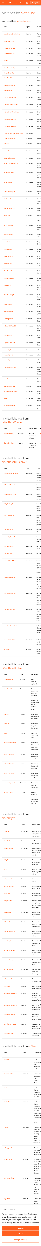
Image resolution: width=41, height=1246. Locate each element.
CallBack (6, 831)
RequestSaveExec (9, 609)
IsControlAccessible (10, 742)
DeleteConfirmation (10, 494)
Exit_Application (9, 1148)
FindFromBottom (9, 172)
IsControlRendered (9, 764)
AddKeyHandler (9, 679)
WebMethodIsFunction (11, 1005)
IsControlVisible (9, 773)
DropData (7, 151)
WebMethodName (9, 1014)
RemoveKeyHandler (10, 783)
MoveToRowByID (9, 295)
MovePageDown (9, 256)
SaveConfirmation (9, 640)
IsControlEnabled (9, 754)
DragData (6, 143)
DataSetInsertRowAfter (11, 105)
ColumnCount (8, 90)
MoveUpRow (8, 304)
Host (5, 869)
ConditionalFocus (9, 689)
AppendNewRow (9, 41)
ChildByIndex (8, 1060)
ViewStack (7, 986)
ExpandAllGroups (9, 158)
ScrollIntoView (8, 792)
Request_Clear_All (9, 537)
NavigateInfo (8, 901)
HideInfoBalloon (9, 433)
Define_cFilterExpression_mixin (13, 133)
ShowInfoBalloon (9, 443)
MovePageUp (8, 263)
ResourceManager (9, 931)
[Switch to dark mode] (27, 2)
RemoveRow (8, 335)
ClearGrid (6, 61)
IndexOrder (7, 215)
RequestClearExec (9, 577)
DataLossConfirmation (11, 473)
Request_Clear (8, 350)
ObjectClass (7, 1199)
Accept (21, 1228)
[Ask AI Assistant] (21, 3)
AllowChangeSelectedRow (12, 34)
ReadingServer (8, 319)
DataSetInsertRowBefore (11, 112)
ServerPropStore (9, 941)
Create (6, 1088)
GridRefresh (7, 199)
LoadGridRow (8, 242)
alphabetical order (23, 21)
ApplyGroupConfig (9, 53)
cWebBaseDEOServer (14, 462)
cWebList (28, 13)
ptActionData (8, 922)
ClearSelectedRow (9, 73)
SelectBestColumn (9, 405)
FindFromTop (8, 182)
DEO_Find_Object (9, 516)
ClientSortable (8, 78)
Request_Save (8, 360)
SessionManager (9, 960)
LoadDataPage (8, 234)
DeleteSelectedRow (10, 139)
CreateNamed (8, 1102)
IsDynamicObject (9, 886)
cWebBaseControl (12, 422)
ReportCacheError (9, 342)
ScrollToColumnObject (11, 391)
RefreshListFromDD (10, 326)
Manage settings (21, 1240)
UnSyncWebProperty (10, 979)
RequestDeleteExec (10, 367)
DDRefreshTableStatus (11, 485)
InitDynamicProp (9, 879)
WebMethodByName (10, 993)
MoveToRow (7, 285)
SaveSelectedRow (9, 386)
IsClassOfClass (8, 1159)
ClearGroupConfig (9, 68)
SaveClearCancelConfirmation (13, 626)
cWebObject (8, 818)
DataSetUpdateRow (10, 126)
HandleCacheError (9, 208)
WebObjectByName (10, 1024)
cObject (33, 1046)
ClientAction (7, 841)
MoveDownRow (9, 249)
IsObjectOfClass (9, 1178)
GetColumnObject (9, 191)
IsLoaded (7, 893)
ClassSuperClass (9, 1074)
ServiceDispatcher (9, 950)
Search (6, 398)
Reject (20, 1234)
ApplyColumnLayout (10, 48)
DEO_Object (7, 860)
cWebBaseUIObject (13, 668)
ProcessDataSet (9, 311)
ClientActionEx (8, 848)
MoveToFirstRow (9, 271)
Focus (6, 733)
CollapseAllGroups (10, 85)
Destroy (6, 1127)
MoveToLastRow (9, 278)
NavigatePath (8, 912)
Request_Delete (8, 355)
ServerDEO (7, 649)
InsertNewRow (8, 225)
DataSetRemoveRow (10, 119)
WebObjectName (9, 1033)
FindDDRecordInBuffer (11, 163)
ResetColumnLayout (10, 379)
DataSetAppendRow (10, 97)
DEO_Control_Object (10, 504)
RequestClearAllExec (10, 561)
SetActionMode (8, 969)
